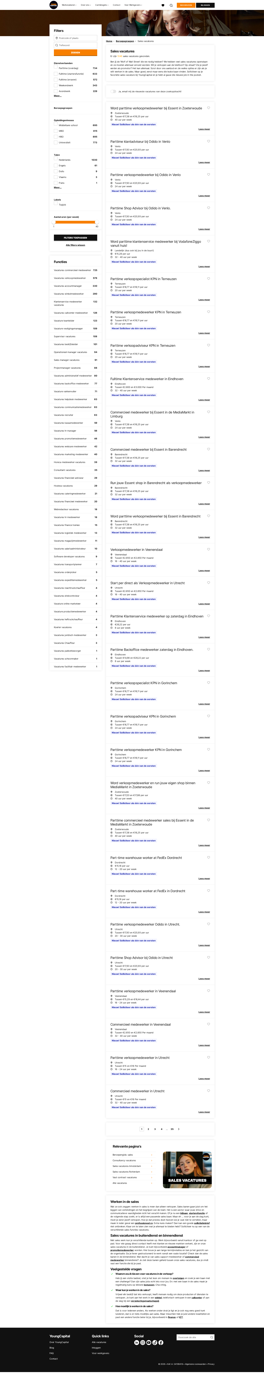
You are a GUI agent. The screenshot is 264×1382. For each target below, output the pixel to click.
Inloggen (205, 5)
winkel (158, 1297)
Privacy (211, 1364)
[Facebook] (161, 1342)
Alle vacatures (99, 1342)
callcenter (197, 1297)
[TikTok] (155, 1342)
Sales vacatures (146, 41)
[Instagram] (143, 1342)
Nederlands (64, 159)
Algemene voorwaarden (195, 1364)
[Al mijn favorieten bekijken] (163, 5)
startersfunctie (197, 1213)
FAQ (51, 1353)
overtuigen (178, 1278)
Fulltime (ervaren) (67, 79)
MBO (61, 130)
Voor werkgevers (100, 1353)
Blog (52, 1347)
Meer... (58, 95)
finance (172, 1317)
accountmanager (176, 1246)
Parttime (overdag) (68, 68)
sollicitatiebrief (202, 1223)
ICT (181, 1317)
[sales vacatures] (187, 1170)
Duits (61, 171)
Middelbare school (68, 125)
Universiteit (64, 142)
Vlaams (62, 177)
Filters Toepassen (75, 237)
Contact (116, 5)
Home (109, 41)
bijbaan (184, 1213)
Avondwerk (64, 91)
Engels (62, 165)
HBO (61, 136)
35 (172, 1129)
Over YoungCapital (59, 1342)
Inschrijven (186, 5)
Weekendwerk (66, 85)
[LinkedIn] (137, 1342)
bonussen (149, 1284)
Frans (61, 182)
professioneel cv (144, 1223)
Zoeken (75, 52)
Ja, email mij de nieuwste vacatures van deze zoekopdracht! (149, 91)
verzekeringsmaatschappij (145, 1301)
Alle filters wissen (75, 245)
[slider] (54, 222)
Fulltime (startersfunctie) (71, 73)
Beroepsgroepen (125, 41)
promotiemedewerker (122, 1250)
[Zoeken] (171, 5)
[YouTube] (149, 1342)
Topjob (62, 204)
